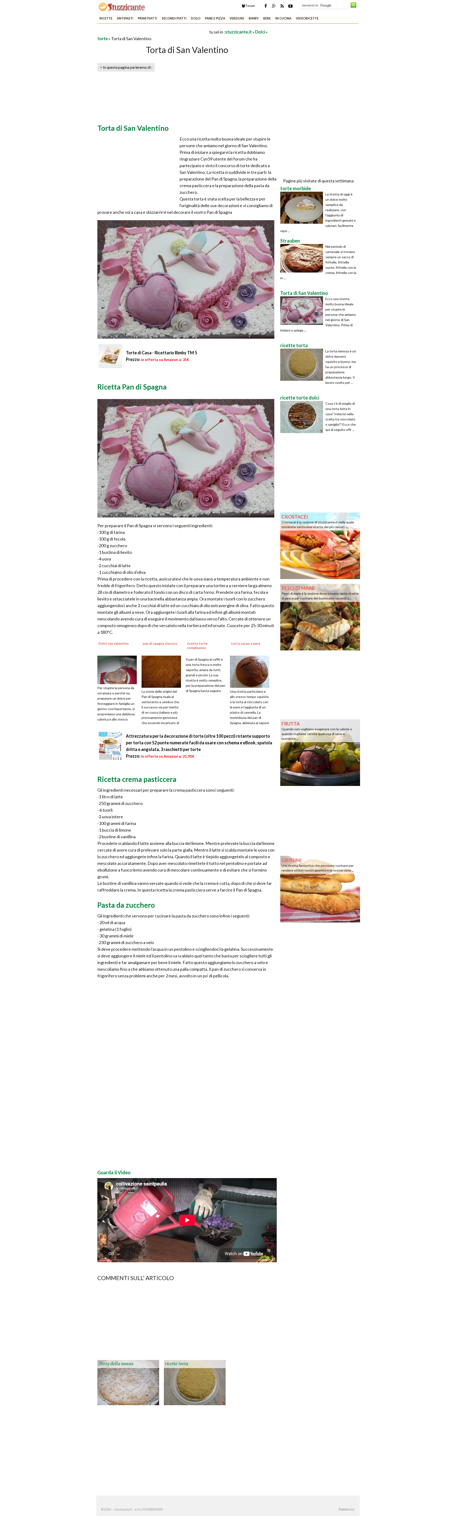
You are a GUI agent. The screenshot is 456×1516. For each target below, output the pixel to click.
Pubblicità (346, 1509)
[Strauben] (302, 258)
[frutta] (320, 752)
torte (102, 38)
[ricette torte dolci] (302, 417)
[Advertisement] (153, 32)
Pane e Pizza (215, 18)
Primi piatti (147, 18)
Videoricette (307, 18)
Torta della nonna (116, 1363)
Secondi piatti (174, 18)
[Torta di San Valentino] (302, 310)
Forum (250, 6)
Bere (267, 18)
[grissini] (320, 888)
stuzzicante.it (238, 31)
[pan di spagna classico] (163, 671)
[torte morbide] (302, 208)
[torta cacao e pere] (251, 671)
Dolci (195, 18)
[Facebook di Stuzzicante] (265, 6)
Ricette (106, 18)
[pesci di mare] (320, 616)
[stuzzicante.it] (122, 6)
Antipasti (125, 18)
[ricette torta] (195, 1382)
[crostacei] (320, 545)
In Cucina (283, 18)
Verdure (237, 18)
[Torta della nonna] (128, 1382)
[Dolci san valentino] (118, 669)
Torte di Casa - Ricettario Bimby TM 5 (161, 352)
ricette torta (176, 1363)
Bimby (254, 18)
